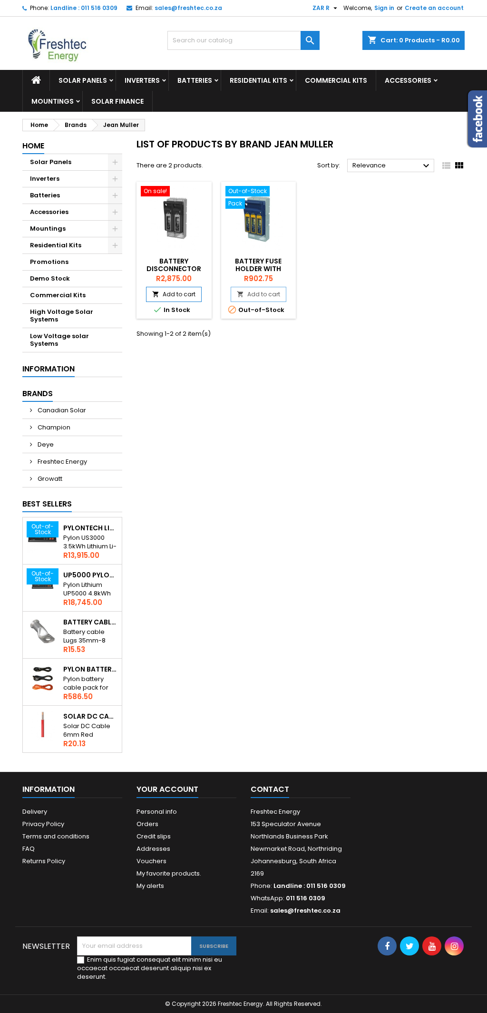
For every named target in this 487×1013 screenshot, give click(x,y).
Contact (270, 789)
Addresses (153, 848)
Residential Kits (258, 80)
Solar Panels (82, 80)
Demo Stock (50, 278)
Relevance (392, 166)
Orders (147, 823)
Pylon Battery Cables (90, 669)
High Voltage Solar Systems (61, 315)
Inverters (142, 80)
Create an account (434, 8)
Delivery (34, 811)
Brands (37, 393)
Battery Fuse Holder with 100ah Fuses (258, 268)
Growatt (49, 478)
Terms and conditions (55, 836)
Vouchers (151, 861)
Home (33, 145)
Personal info (156, 811)
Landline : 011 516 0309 (83, 8)
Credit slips (153, 836)
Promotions (49, 261)
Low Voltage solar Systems (59, 339)
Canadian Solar (61, 410)
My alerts (150, 885)
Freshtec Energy (61, 461)
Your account (167, 789)
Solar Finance (117, 101)
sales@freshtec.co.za (188, 8)
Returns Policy (43, 861)
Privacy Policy (43, 823)
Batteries (194, 80)
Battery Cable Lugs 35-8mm (90, 622)
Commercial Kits (336, 80)
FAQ (28, 848)
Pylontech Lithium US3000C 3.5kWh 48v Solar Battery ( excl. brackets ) (90, 528)
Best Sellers (47, 503)
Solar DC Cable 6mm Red (90, 716)
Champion (53, 427)
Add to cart (173, 294)
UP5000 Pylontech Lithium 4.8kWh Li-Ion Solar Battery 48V (90, 575)
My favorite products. (168, 873)
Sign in (384, 8)
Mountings (52, 101)
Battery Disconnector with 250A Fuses (174, 268)
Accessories (408, 80)
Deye (45, 444)
